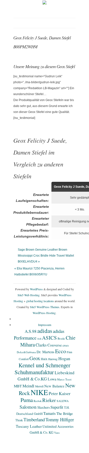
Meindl (28, 386)
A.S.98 (31, 331)
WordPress (36, 289)
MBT (18, 385)
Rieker (49, 400)
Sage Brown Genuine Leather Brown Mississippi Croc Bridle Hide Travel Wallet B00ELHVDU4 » (46, 255)
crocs (66, 345)
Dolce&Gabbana (26, 352)
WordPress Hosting (44, 313)
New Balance (54, 385)
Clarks (41, 345)
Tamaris (49, 413)
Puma (27, 399)
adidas (44, 331)
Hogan (64, 358)
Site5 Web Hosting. (29, 295)
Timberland (34, 419)
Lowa (52, 378)
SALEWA (63, 401)
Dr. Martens (45, 351)
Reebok (38, 401)
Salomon (28, 407)
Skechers (43, 407)
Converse (54, 345)
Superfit (56, 407)
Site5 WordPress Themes (44, 307)
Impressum (44, 325)
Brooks (61, 338)
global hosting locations (40, 301)
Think (19, 420)
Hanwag (53, 359)
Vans (57, 432)
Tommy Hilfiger (59, 419)
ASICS (49, 337)
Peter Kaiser (59, 393)
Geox (34, 358)
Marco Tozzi (64, 379)
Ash (39, 338)
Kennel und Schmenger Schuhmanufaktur (42, 368)
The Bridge (64, 413)
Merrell (39, 386)
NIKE (39, 392)
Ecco (60, 351)
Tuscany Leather (29, 426)
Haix (44, 359)
